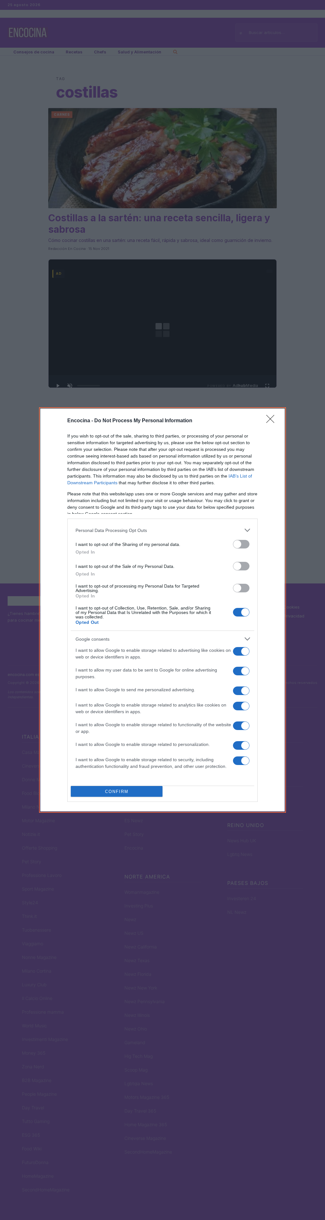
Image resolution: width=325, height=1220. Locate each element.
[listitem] (162, 530)
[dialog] (162, 610)
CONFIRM (117, 791)
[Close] (272, 421)
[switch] (241, 544)
